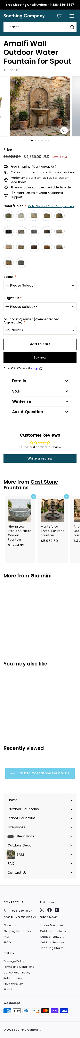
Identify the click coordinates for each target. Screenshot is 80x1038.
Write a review (40, 458)
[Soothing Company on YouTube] (57, 910)
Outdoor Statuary (52, 937)
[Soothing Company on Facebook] (49, 910)
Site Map (9, 989)
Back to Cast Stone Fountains (42, 773)
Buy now (40, 357)
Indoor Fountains (51, 925)
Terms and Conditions (18, 967)
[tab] (40, 381)
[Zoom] (64, 130)
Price (7, 149)
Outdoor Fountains (53, 931)
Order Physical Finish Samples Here (51, 206)
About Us (9, 925)
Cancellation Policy (16, 973)
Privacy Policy (13, 984)
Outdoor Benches (52, 942)
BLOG (7, 942)
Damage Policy (14, 961)
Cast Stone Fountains (30, 484)
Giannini (41, 575)
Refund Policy (12, 978)
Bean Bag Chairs (51, 948)
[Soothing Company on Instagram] (42, 910)
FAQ (6, 937)
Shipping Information (18, 931)
